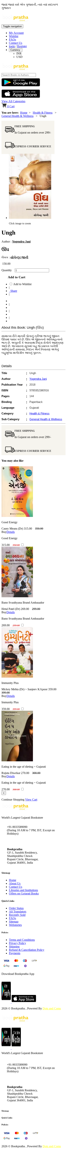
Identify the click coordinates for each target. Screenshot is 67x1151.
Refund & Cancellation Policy (26, 949)
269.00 (25, 608)
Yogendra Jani (21, 241)
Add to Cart (15, 277)
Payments (14, 953)
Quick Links (6, 1118)
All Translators (17, 911)
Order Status (16, 908)
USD (19, 56)
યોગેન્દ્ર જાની (19, 257)
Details (11, 531)
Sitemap (13, 921)
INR (19, 53)
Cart (11, 106)
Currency (15, 50)
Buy (4, 531)
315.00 (28, 528)
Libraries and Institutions (23, 890)
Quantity (7, 270)
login (12, 46)
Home (23, 112)
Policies (4, 1124)
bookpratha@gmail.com (21, 841)
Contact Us (15, 42)
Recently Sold (17, 914)
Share (13, 290)
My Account (16, 32)
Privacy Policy (17, 943)
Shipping (14, 946)
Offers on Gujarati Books (24, 893)
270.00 (25, 773)
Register (22, 46)
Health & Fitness (42, 112)
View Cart (31, 799)
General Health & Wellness (17, 116)
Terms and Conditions (22, 939)
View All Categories (13, 101)
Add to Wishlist (22, 284)
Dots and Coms (52, 1008)
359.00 (52, 689)
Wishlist (13, 36)
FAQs (12, 39)
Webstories (15, 924)
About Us (14, 883)
